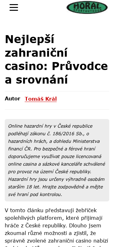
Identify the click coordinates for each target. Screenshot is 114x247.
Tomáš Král (41, 99)
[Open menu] (13, 7)
